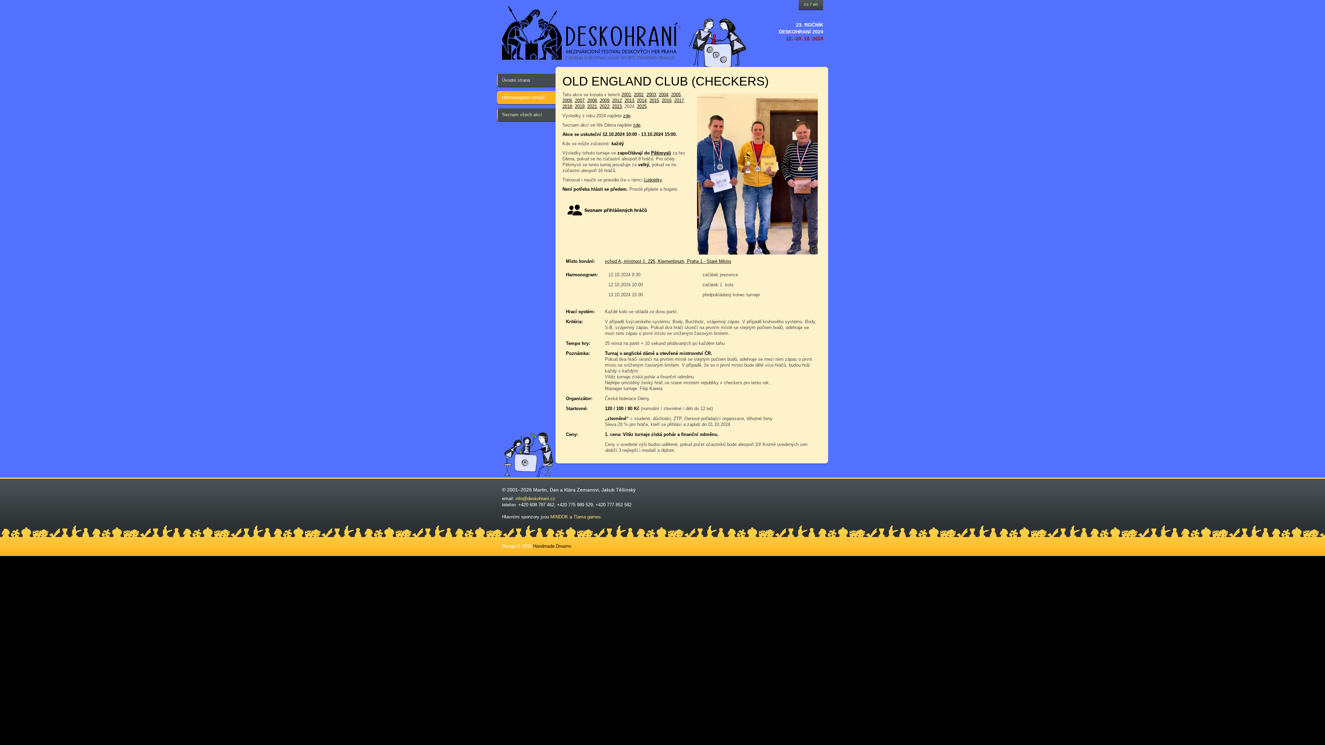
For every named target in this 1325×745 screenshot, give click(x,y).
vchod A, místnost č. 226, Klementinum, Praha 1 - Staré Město (668, 261)
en (815, 4)
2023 (617, 106)
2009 (604, 100)
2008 (592, 100)
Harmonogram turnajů (523, 97)
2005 (676, 94)
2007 (580, 100)
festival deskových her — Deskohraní (591, 32)
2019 (580, 106)
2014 (642, 100)
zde (626, 115)
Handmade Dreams (552, 546)
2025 (642, 106)
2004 (663, 94)
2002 (639, 94)
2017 (679, 100)
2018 (567, 106)
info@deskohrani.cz (535, 498)
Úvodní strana (516, 80)
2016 (666, 100)
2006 (567, 100)
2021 (592, 106)
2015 (654, 100)
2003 (651, 94)
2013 (629, 100)
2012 (617, 100)
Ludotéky (653, 179)
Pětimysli (661, 153)
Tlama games (587, 516)
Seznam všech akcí (522, 114)
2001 (626, 94)
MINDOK (559, 516)
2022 (604, 106)
